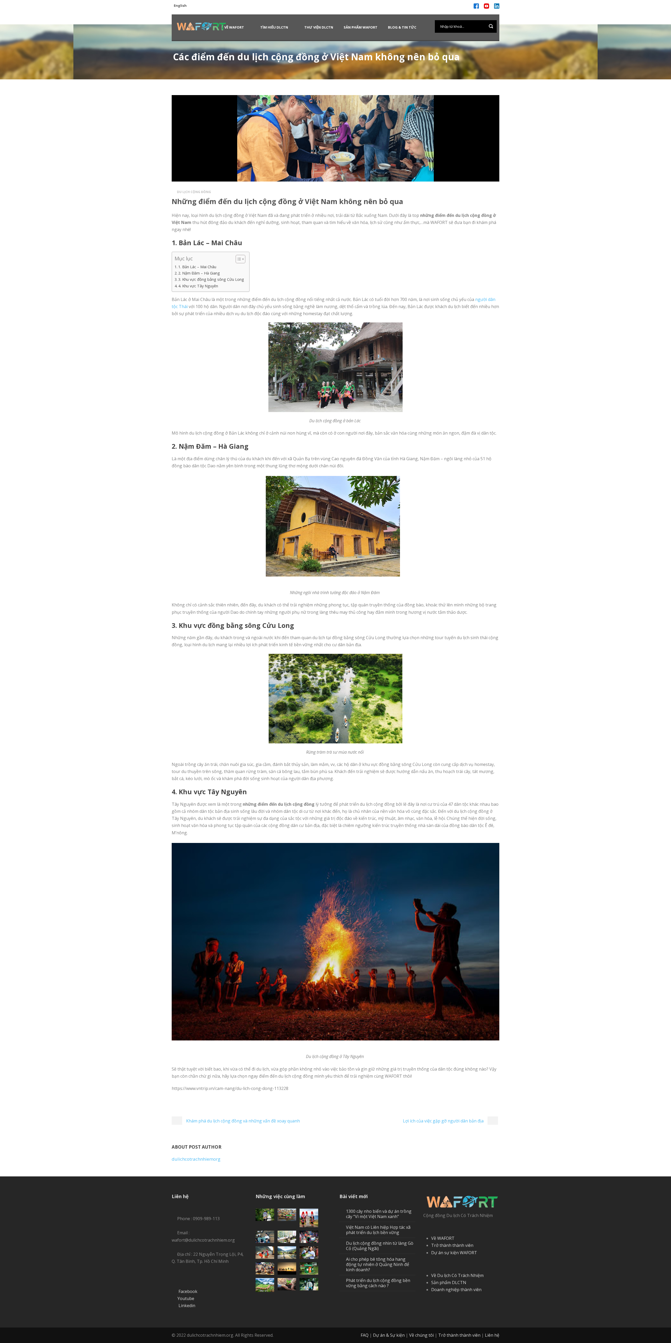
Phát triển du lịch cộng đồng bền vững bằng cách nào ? (378, 1283)
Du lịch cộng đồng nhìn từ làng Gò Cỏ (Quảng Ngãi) (379, 1245)
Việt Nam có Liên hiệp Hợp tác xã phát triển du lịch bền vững (378, 1229)
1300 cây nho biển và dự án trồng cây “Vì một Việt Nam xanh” (379, 1213)
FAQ (365, 1335)
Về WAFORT (234, 27)
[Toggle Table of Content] (238, 259)
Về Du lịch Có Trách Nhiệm (457, 1275)
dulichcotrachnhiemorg (196, 1159)
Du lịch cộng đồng (194, 192)
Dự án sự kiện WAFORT (454, 1253)
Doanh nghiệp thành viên (456, 1289)
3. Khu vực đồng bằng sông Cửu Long (211, 279)
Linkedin (186, 1305)
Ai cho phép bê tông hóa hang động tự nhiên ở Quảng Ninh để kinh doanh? (377, 1264)
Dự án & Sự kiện (389, 1335)
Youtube (185, 1298)
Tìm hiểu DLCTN (274, 27)
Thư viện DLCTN (318, 27)
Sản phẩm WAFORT (360, 27)
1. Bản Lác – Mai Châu (197, 266)
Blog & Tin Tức (402, 27)
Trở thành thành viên (452, 1245)
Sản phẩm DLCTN (448, 1282)
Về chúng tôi (421, 1335)
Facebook (187, 1291)
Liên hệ (492, 1335)
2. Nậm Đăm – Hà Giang (199, 273)
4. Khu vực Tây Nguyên (198, 285)
